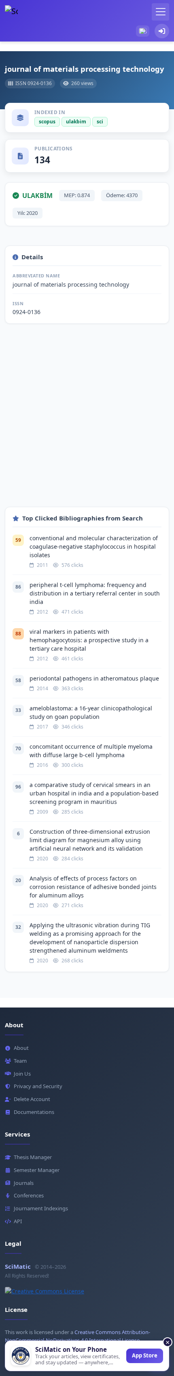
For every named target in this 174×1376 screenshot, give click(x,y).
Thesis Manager (33, 1157)
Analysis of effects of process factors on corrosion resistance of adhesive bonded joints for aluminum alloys (93, 886)
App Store (144, 1355)
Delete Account (32, 1099)
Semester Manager (36, 1170)
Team (20, 1060)
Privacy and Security (38, 1086)
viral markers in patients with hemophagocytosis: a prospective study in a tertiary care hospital (89, 640)
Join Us (22, 1073)
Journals (24, 1183)
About (21, 1047)
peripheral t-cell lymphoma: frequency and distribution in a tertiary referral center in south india (95, 593)
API (18, 1221)
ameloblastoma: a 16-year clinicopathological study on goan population (91, 712)
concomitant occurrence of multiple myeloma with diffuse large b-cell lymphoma (91, 751)
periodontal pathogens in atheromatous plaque (94, 678)
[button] (142, 31)
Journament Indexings (41, 1208)
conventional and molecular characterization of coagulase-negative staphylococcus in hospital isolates (94, 546)
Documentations (34, 1112)
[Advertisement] (87, 420)
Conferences (29, 1195)
